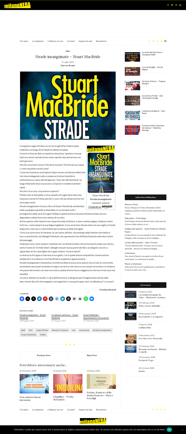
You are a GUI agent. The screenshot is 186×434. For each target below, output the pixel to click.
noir (73, 330)
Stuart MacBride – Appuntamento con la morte (96, 316)
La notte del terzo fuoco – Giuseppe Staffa (153, 53)
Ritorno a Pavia (131, 204)
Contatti (71, 41)
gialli (23, 330)
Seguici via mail (85, 41)
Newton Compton (60, 330)
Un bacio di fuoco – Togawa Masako (153, 82)
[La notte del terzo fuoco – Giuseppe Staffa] (132, 57)
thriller (43, 334)
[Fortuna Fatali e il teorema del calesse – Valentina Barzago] (132, 130)
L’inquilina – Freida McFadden (63, 398)
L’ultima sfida (145, 327)
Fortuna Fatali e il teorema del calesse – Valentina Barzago (153, 127)
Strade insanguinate (102, 330)
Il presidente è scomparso (151, 316)
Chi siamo (24, 41)
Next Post (92, 355)
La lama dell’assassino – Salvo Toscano (141, 242)
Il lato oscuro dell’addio (149, 306)
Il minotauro (130, 253)
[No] (182, 429)
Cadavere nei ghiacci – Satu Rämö (153, 112)
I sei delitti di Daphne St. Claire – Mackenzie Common (152, 296)
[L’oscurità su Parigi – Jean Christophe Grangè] (132, 100)
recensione (84, 330)
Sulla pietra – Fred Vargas (135, 218)
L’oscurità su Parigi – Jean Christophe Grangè (152, 97)
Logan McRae (42, 330)
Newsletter (101, 41)
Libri (68, 51)
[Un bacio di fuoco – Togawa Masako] (132, 86)
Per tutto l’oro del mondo (150, 338)
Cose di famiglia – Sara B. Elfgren (152, 68)
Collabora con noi (55, 41)
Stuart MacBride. (28, 334)
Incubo (142, 371)
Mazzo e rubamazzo (133, 264)
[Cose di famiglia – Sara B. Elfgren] (132, 71)
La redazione (38, 41)
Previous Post (43, 355)
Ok (169, 429)
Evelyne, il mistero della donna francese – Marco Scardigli (100, 395)
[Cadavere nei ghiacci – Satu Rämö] (132, 115)
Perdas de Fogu (146, 360)
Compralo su (94, 206)
